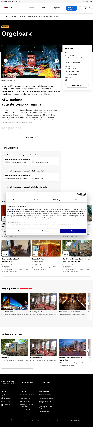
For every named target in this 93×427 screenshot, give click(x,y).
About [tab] (77, 200)
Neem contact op (25, 409)
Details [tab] (36, 200)
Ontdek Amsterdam (28, 382)
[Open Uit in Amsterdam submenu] (26, 8)
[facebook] (66, 80)
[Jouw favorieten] (85, 8)
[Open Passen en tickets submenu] (65, 8)
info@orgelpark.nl (73, 71)
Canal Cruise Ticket (45, 395)
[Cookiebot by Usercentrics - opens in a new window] (78, 194)
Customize (45, 231)
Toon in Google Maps (74, 62)
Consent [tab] (16, 200)
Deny (20, 231)
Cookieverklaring (21, 420)
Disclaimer (64, 420)
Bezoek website (73, 74)
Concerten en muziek (34, 16)
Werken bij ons (25, 401)
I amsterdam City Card (46, 398)
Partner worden (25, 398)
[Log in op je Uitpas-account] (80, 8)
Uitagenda (21, 16)
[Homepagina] (2, 16)
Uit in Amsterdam (10, 16)
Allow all (73, 231)
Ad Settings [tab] (56, 200)
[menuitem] (21, 8)
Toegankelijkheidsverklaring (50, 420)
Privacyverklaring (34, 420)
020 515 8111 (72, 68)
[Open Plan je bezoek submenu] (50, 8)
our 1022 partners (18, 209)
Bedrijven (46, 382)
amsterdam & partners (27, 395)
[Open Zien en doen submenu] (38, 8)
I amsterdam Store (44, 411)
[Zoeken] (90, 8)
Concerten (46, 16)
